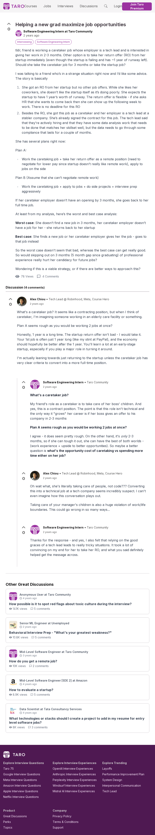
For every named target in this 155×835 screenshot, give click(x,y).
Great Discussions (15, 816)
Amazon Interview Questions (22, 785)
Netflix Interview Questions (21, 797)
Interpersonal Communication (121, 785)
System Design (112, 780)
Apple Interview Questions (20, 791)
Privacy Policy (62, 816)
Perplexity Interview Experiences (75, 780)
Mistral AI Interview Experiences (74, 791)
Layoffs (107, 768)
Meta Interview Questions (20, 780)
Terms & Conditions (66, 822)
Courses (30, 6)
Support (58, 827)
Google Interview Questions (21, 774)
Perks (7, 822)
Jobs (47, 6)
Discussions (89, 6)
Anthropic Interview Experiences (74, 774)
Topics (7, 827)
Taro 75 (8, 768)
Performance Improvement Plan (123, 774)
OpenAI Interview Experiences (73, 768)
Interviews (65, 6)
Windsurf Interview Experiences (74, 785)
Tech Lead (109, 791)
